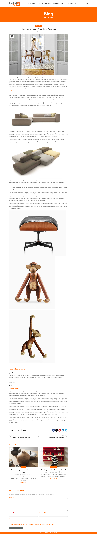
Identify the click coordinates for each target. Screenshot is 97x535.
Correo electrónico (43, 512)
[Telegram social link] (66, 430)
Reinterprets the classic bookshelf (53, 470)
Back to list (38, 436)
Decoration (50, 17)
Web (10, 518)
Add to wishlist (12, 382)
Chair (12, 430)
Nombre (11, 512)
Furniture (11, 372)
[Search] (87, 3)
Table (18, 430)
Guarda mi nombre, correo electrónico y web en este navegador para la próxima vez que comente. (32, 524)
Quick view (17, 385)
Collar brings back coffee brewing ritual (23, 471)
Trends (24, 430)
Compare (11, 365)
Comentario (12, 497)
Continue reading (23, 482)
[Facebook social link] (53, 430)
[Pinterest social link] (59, 430)
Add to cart (11, 385)
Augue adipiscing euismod (17, 369)
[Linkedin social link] (63, 430)
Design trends (53, 467)
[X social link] (56, 430)
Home (45, 17)
